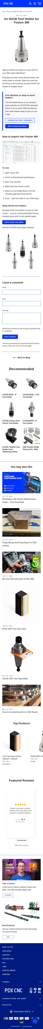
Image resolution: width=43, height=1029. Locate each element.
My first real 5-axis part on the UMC (18, 579)
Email (4, 299)
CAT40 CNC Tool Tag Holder (15, 678)
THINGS (6, 982)
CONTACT (6, 955)
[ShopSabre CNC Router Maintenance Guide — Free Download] (21, 482)
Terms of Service (21, 346)
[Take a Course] (21, 869)
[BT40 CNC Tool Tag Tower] (21, 604)
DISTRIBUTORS (8, 959)
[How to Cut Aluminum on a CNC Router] (21, 695)
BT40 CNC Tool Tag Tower (14, 629)
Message (5, 310)
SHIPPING (6, 974)
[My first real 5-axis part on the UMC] (21, 562)
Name (4, 287)
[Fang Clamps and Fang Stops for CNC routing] (21, 522)
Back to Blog (23, 357)
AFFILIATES (6, 951)
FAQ (3, 963)
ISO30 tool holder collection (23, 227)
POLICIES (7, 1005)
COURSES (8, 895)
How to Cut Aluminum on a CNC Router (20, 712)
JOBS (4, 967)
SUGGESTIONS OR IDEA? (14, 998)
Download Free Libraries (20, 120)
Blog (8, 11)
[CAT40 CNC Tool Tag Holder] (21, 654)
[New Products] (21, 911)
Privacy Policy (7, 346)
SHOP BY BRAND (8, 970)
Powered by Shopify (27, 1026)
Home (4, 11)
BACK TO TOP (7, 947)
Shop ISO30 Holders (17, 126)
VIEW (8, 937)
